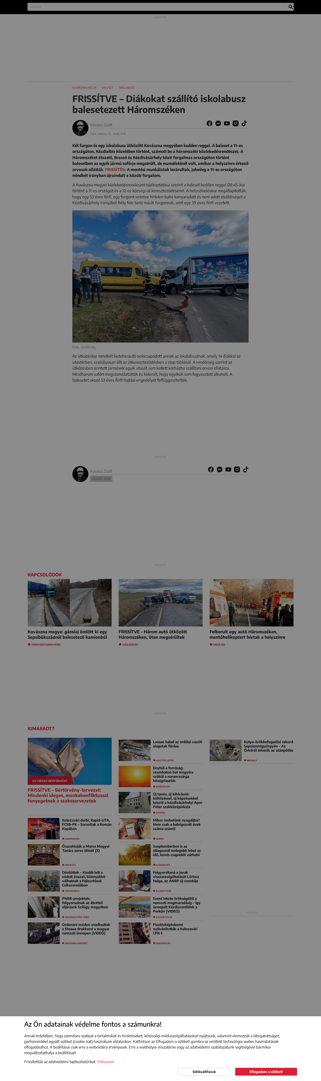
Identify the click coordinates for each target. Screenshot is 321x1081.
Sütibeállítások (204, 1072)
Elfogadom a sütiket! (266, 1072)
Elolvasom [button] (105, 1061)
